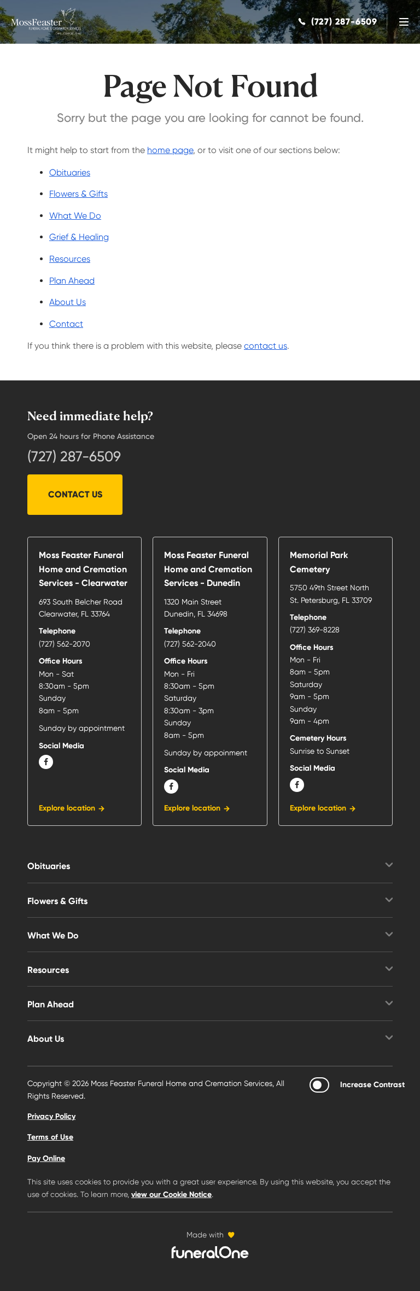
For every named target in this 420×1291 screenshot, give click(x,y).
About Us (67, 302)
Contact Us (75, 494)
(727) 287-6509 (74, 456)
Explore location (67, 808)
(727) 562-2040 (190, 643)
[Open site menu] (403, 22)
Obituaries (69, 172)
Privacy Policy (51, 1116)
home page (170, 150)
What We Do (75, 215)
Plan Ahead (72, 280)
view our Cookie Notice (171, 1194)
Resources (69, 259)
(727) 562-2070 (64, 643)
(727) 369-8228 (315, 629)
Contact (66, 324)
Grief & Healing (79, 237)
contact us (265, 346)
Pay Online (46, 1158)
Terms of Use (50, 1137)
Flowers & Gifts (78, 194)
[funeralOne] (210, 1252)
